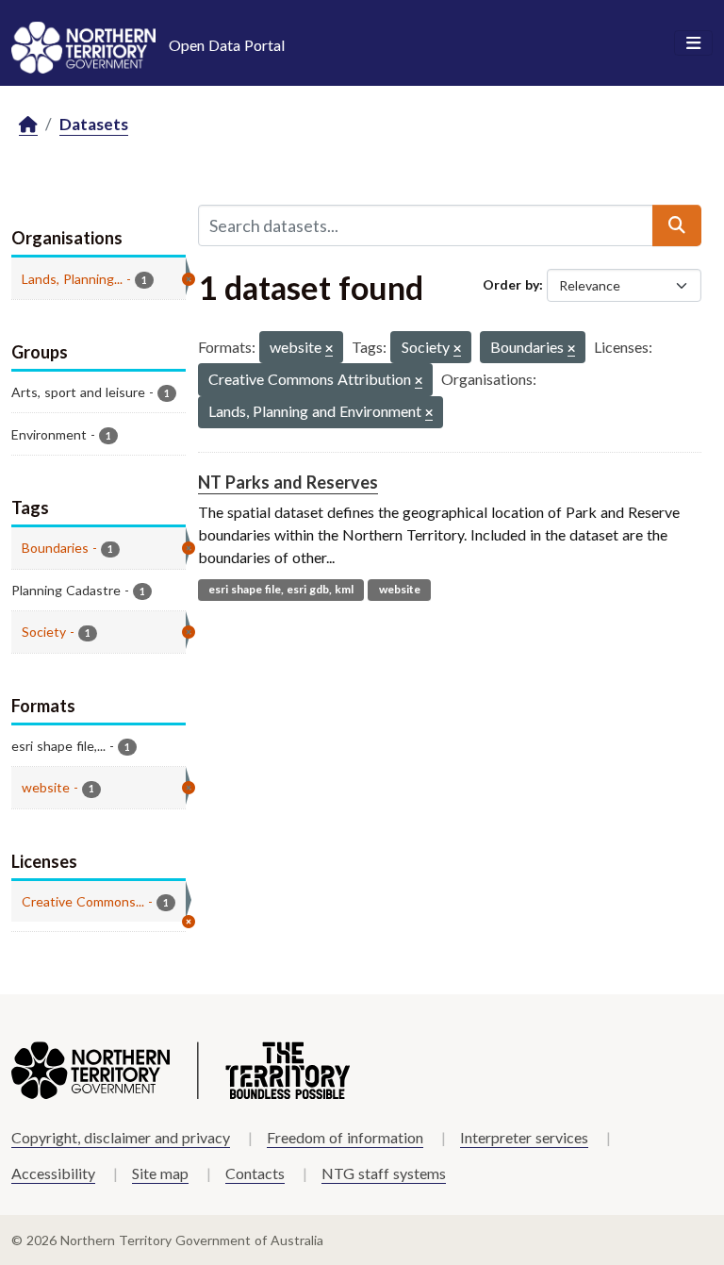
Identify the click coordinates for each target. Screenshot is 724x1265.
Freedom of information (345, 1137)
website (399, 589)
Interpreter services (524, 1137)
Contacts (255, 1173)
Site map (160, 1173)
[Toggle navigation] (693, 43)
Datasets (93, 124)
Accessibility (53, 1173)
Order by (511, 284)
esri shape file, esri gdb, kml (281, 589)
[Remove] (329, 349)
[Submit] (676, 225)
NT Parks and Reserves (288, 482)
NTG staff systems (383, 1173)
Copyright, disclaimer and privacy (120, 1137)
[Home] (28, 125)
